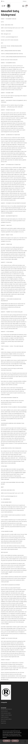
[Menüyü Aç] (4, 6)
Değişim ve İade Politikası (6, 715)
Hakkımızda (3, 723)
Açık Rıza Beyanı (4, 711)
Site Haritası (3, 721)
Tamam (15, 740)
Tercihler (6, 740)
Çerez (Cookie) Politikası (6, 719)
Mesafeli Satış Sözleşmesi (6, 709)
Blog (3, 1)
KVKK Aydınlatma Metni (6, 713)
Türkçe (24, 1)
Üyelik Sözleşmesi (5, 717)
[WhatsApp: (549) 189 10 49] (23, 6)
